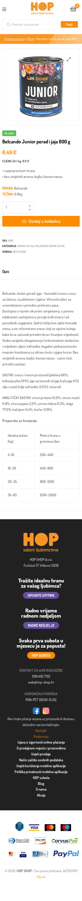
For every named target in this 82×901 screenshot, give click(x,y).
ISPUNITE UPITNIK (41, 595)
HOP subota (41, 777)
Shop (30, 39)
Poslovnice (41, 736)
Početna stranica (14, 39)
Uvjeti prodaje (41, 754)
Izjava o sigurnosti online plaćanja (41, 742)
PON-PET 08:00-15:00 (41, 699)
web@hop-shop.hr (41, 682)
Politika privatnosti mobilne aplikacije (41, 771)
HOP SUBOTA (41, 655)
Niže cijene (19, 251)
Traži (69, 24)
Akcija (41, 795)
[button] (69, 59)
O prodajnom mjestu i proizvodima (41, 748)
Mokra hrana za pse (52, 246)
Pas (36, 246)
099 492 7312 (41, 676)
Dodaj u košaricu (44, 221)
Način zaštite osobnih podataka (41, 760)
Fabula (41, 876)
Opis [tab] (5, 271)
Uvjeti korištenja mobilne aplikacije (41, 766)
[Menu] (8, 8)
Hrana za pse (25, 246)
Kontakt (41, 730)
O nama (41, 789)
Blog (41, 783)
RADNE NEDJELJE (41, 625)
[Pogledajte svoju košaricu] (73, 8)
